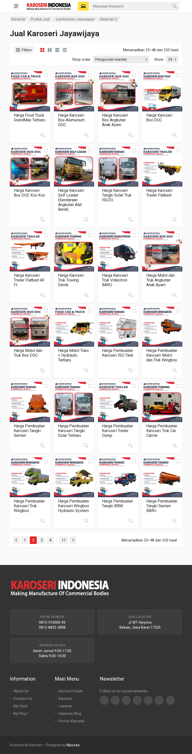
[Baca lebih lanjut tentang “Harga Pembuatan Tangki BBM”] (130, 520)
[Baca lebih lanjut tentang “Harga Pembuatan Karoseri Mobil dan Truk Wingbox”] (174, 370)
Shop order (81, 59)
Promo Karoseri (71, 721)
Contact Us (23, 698)
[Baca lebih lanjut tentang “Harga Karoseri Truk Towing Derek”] (86, 294)
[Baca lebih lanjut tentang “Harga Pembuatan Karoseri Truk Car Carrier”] (174, 445)
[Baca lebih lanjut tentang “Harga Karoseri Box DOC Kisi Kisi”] (42, 219)
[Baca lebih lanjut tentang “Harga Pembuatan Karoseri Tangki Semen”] (42, 445)
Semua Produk (70, 691)
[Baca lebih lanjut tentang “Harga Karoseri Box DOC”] (174, 134)
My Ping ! (21, 713)
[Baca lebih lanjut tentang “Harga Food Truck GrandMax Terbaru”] (42, 134)
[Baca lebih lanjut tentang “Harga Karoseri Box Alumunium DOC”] (86, 134)
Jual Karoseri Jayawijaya (74, 19)
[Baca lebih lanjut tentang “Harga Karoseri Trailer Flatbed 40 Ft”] (42, 294)
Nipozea (73, 745)
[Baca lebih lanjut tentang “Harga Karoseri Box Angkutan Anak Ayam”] (130, 134)
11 (64, 540)
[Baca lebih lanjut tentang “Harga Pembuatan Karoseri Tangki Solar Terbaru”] (86, 445)
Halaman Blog (69, 713)
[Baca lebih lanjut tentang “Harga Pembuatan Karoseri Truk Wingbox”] (42, 520)
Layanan (65, 706)
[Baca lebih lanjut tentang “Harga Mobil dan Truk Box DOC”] (42, 370)
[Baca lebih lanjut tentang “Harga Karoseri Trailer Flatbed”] (174, 219)
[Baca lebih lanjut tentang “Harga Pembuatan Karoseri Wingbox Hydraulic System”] (86, 520)
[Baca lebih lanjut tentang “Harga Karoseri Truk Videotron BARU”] (130, 294)
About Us (21, 691)
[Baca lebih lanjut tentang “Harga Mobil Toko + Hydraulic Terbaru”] (86, 370)
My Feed (20, 706)
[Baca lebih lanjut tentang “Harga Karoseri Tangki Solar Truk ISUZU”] (130, 219)
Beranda (18, 19)
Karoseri (65, 698)
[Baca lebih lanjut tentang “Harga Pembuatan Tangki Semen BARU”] (174, 520)
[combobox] (134, 6)
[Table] (64, 50)
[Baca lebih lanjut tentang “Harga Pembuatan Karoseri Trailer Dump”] (130, 445)
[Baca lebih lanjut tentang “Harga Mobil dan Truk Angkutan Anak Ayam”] (174, 294)
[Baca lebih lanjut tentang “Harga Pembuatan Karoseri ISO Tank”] (130, 370)
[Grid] (42, 50)
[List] (57, 50)
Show (159, 59)
